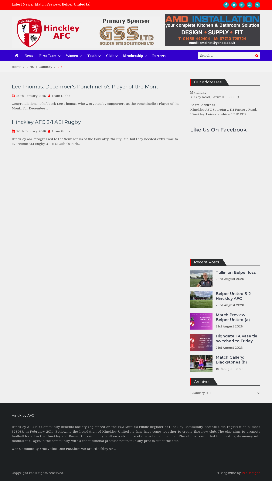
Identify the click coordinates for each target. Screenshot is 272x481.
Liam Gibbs (61, 96)
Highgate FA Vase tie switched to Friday (236, 338)
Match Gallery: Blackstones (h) (231, 360)
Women (72, 56)
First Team (47, 56)
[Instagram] (242, 5)
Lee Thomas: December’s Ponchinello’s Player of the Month (87, 87)
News (29, 56)
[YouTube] (249, 5)
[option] (98, 4)
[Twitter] (234, 5)
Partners (159, 56)
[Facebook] (226, 5)
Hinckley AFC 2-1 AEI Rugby (46, 122)
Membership (133, 56)
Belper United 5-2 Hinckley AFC (233, 296)
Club (109, 56)
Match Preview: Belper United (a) (62, 4)
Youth (91, 56)
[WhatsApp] (257, 5)
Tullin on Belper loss (236, 272)
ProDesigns (251, 473)
